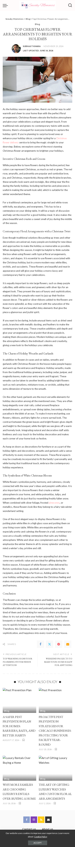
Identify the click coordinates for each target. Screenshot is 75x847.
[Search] (70, 5)
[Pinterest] (58, 644)
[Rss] (41, 819)
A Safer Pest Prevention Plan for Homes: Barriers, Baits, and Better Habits (19, 726)
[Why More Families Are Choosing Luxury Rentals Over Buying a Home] (19, 768)
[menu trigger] (6, 5)
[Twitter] (49, 644)
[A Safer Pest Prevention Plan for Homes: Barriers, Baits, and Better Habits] (19, 700)
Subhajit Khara (32, 46)
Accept (37, 842)
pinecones (54, 502)
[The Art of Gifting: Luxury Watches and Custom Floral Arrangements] (55, 768)
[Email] (67, 644)
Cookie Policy (40, 836)
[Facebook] (40, 644)
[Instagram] (34, 819)
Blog (37, 24)
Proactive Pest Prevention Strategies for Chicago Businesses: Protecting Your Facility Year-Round (55, 731)
